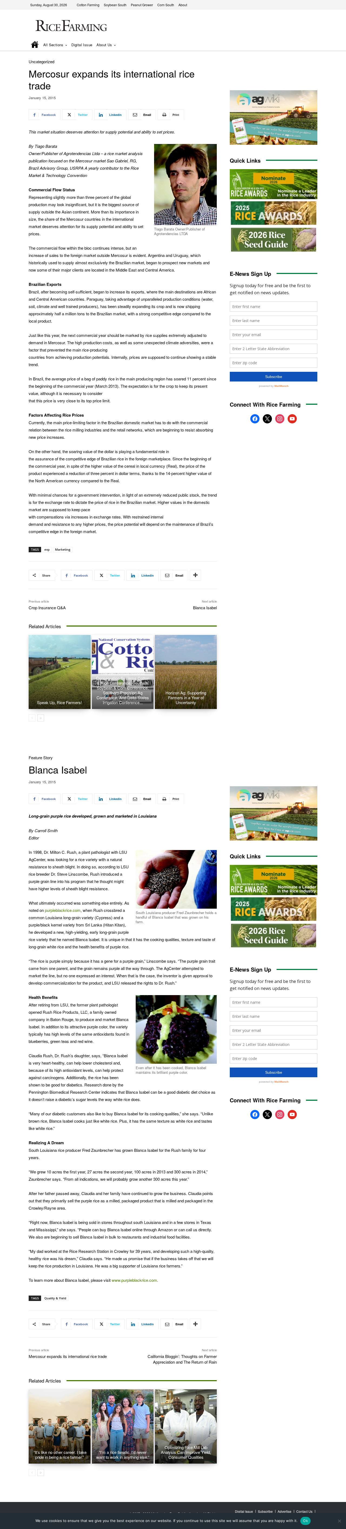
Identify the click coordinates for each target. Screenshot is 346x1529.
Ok (305, 1520)
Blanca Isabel (205, 607)
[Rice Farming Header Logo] (70, 26)
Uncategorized (41, 61)
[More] (195, 575)
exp (47, 549)
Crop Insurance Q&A (47, 607)
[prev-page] (32, 717)
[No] (339, 1521)
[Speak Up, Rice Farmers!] (60, 672)
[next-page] (40, 717)
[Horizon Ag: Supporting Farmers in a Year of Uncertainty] (186, 672)
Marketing (63, 549)
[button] (305, 45)
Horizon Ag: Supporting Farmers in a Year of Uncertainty (185, 697)
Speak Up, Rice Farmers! (59, 702)
